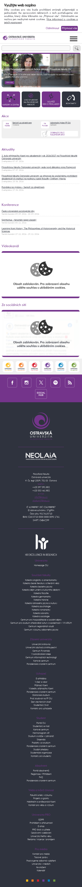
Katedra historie (41, 600)
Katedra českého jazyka (41, 587)
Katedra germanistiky (41, 597)
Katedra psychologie (41, 606)
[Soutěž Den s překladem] (51, 99)
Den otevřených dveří (41, 702)
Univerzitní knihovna (41, 644)
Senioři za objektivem (22, 123)
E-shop (41, 826)
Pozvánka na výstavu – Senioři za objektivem (23, 187)
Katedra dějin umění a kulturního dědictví (41, 590)
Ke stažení (41, 867)
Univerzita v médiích (41, 864)
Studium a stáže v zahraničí (41, 736)
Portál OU (41, 723)
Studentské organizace (41, 753)
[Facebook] (12, 382)
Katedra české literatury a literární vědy (41, 583)
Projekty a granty (41, 798)
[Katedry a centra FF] (11, 99)
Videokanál (10, 246)
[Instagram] (26, 382)
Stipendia (41, 740)
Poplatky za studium (41, 743)
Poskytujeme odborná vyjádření (41, 861)
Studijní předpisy (41, 749)
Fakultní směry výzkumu (41, 795)
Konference (10, 205)
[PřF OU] (60, 366)
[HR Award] (41, 545)
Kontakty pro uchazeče (41, 708)
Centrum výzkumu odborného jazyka (41, 630)
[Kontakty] (71, 99)
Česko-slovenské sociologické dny (18, 211)
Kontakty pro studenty (41, 756)
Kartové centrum (41, 661)
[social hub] (41, 394)
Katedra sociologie (41, 616)
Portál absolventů (41, 771)
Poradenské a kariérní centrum (41, 664)
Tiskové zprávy (41, 857)
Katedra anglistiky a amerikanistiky (41, 580)
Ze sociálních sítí (14, 305)
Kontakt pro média (41, 854)
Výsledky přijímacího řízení (41, 688)
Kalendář (41, 870)
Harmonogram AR (41, 733)
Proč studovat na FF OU (41, 698)
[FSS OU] (8, 366)
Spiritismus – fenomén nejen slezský (19, 220)
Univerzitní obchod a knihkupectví (41, 647)
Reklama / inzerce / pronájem (41, 839)
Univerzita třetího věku (41, 836)
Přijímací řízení (41, 685)
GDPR (41, 820)
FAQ (41, 777)
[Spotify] (55, 382)
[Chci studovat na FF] (31, 99)
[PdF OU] (21, 366)
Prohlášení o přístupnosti (41, 823)
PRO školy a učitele (41, 830)
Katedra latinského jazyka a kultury (41, 603)
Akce (5, 116)
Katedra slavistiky (41, 613)
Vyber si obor (41, 682)
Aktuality (8, 149)
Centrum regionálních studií (41, 626)
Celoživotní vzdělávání (41, 833)
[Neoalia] (41, 456)
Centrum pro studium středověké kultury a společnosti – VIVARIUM (41, 623)
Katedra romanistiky (41, 610)
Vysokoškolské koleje (41, 654)
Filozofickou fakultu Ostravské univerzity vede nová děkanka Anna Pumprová (39, 167)
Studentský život (41, 705)
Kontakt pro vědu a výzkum (41, 805)
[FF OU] (47, 366)
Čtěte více (9, 82)
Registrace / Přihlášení (41, 774)
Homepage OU (41, 565)
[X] (41, 382)
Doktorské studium (41, 695)
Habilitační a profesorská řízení (41, 802)
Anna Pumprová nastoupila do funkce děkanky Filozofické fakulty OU (38, 69)
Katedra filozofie (41, 593)
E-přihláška (41, 679)
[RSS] (70, 382)
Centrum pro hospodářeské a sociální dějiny (41, 620)
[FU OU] (34, 366)
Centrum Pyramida (41, 651)
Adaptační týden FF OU (60, 123)
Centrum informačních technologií (41, 657)
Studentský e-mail (41, 726)
